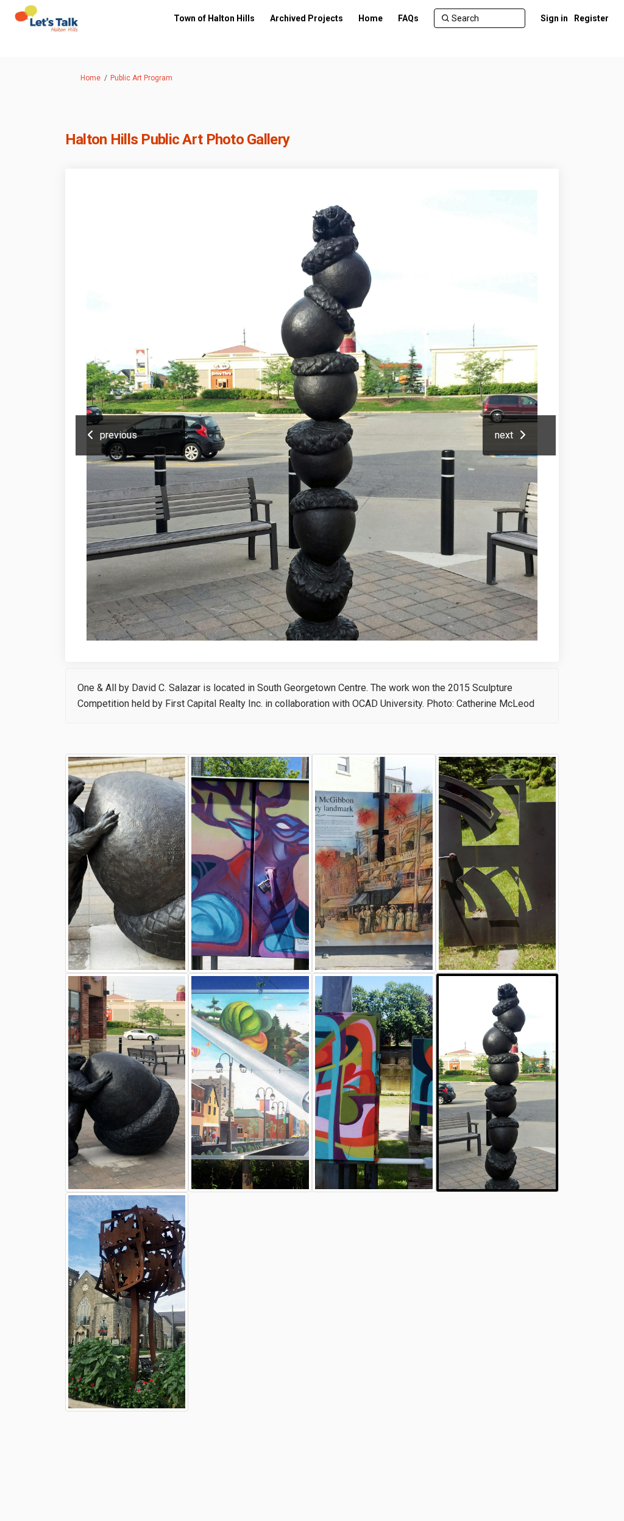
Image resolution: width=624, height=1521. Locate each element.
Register (591, 18)
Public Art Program (141, 78)
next (504, 435)
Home (90, 78)
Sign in (554, 18)
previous (118, 435)
